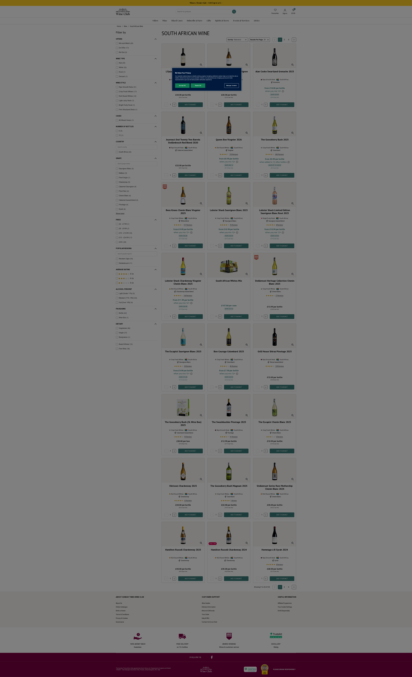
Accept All (182, 85)
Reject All (198, 85)
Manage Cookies (231, 85)
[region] (207, 79)
